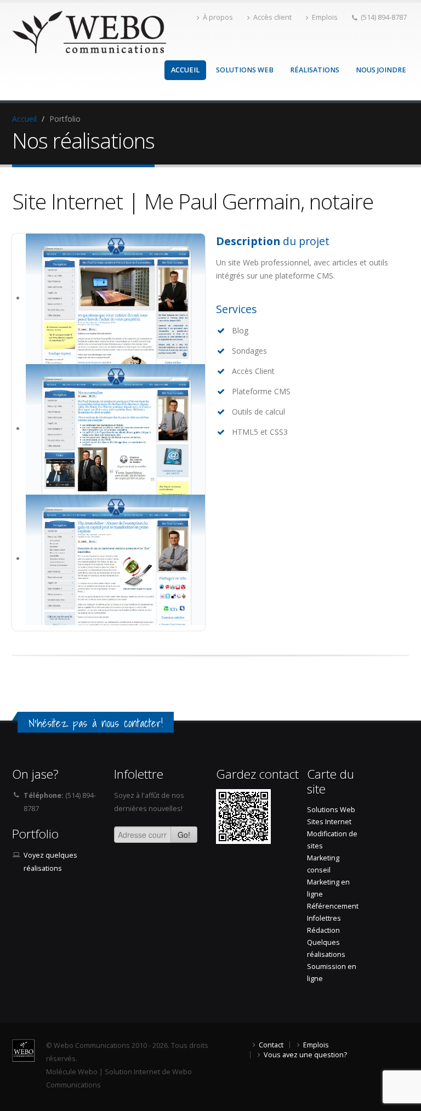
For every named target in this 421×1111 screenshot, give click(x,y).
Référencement (333, 906)
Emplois (325, 17)
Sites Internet (329, 821)
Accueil (185, 70)
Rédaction (323, 930)
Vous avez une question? (305, 1054)
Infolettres (324, 918)
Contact (271, 1045)
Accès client (272, 17)
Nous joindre (381, 70)
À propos (218, 17)
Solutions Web (245, 70)
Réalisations (314, 70)
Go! (184, 834)
